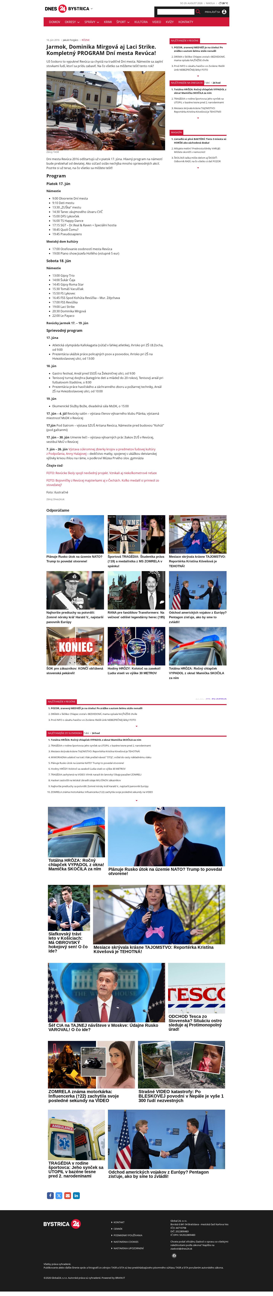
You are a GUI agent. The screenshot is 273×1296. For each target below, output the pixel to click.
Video (156, 22)
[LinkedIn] (76, 1196)
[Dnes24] (79, 8)
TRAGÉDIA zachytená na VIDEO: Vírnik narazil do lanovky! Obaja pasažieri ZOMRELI (96, 774)
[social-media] (173, 1256)
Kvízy (170, 22)
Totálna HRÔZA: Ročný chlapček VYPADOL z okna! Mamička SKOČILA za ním (200, 91)
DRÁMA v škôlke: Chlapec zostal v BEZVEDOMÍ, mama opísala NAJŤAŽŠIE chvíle (199, 58)
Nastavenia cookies (125, 1241)
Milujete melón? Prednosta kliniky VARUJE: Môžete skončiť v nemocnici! (197, 150)
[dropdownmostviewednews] (198, 76)
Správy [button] (90, 22)
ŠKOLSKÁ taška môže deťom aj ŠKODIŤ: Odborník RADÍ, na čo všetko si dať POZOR (197, 159)
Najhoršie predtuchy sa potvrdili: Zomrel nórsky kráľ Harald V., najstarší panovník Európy (100, 786)
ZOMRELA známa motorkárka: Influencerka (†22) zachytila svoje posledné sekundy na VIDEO (102, 792)
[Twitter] (59, 1196)
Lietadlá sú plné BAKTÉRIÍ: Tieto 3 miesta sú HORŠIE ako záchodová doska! (200, 140)
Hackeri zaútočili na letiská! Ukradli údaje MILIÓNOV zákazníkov (86, 780)
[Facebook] (50, 1196)
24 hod (216, 82)
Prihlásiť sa (212, 12)
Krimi (108, 22)
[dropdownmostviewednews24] (198, 118)
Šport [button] (121, 22)
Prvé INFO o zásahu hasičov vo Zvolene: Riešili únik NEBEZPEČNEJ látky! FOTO (199, 67)
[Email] (68, 1196)
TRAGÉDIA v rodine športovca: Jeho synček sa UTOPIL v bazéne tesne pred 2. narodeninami (199, 100)
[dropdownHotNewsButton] (198, 168)
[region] (92, 8)
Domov (54, 22)
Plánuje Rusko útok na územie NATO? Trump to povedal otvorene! (87, 763)
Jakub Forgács (70, 40)
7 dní (206, 82)
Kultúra (141, 22)
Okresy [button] (71, 22)
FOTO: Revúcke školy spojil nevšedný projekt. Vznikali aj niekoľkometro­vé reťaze (101, 473)
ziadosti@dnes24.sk (181, 1248)
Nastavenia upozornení (128, 1248)
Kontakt (118, 1222)
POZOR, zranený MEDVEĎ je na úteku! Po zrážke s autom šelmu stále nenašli (198, 49)
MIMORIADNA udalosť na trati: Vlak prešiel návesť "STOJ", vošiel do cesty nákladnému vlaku (101, 757)
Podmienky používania (127, 1235)
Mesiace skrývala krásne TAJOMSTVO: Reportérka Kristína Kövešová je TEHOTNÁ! (197, 109)
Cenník (117, 1228)
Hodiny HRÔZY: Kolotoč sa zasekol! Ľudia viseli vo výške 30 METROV (88, 768)
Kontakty (185, 22)
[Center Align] (198, 12)
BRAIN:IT (120, 1277)
